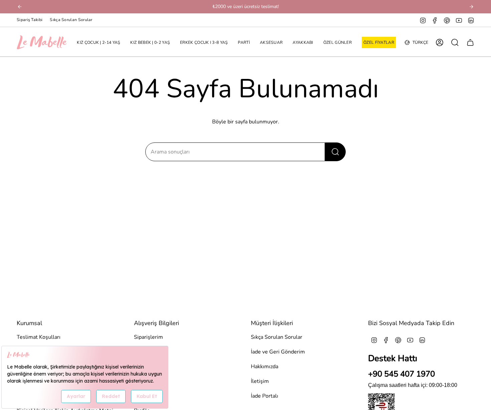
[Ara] (335, 151)
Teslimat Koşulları (38, 337)
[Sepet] (470, 42)
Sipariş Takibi (29, 19)
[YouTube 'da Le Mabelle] (459, 20)
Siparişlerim (148, 337)
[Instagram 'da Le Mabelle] (423, 20)
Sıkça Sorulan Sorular (71, 19)
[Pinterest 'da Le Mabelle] (447, 20)
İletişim (260, 381)
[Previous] (20, 7)
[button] (98, 43)
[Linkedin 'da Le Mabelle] (471, 20)
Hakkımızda (264, 366)
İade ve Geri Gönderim (278, 351)
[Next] (471, 7)
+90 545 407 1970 (401, 374)
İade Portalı (264, 396)
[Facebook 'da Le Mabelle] (435, 20)
